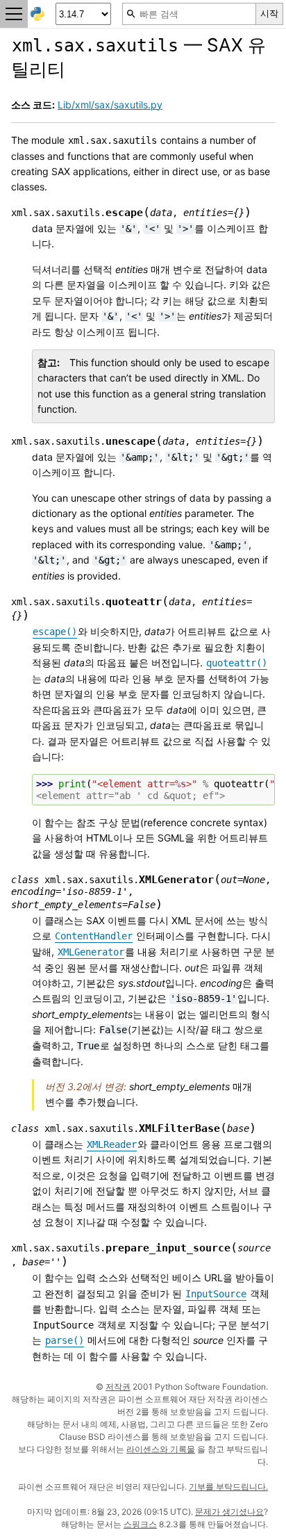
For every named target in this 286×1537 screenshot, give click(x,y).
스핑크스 (140, 1524)
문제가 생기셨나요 (229, 1511)
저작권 (118, 1386)
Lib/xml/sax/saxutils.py (110, 104)
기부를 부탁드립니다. (228, 1486)
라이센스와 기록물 (160, 1449)
